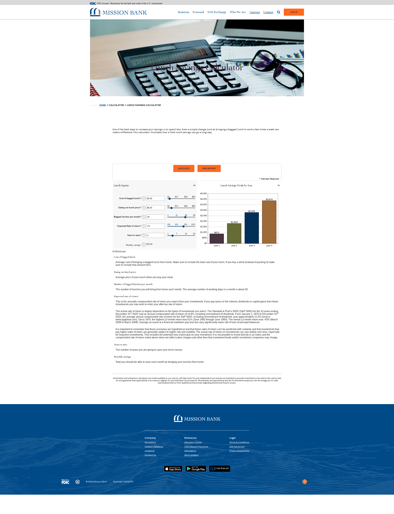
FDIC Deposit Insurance (196, 446)
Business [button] (183, 12)
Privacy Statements (239, 450)
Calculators (190, 450)
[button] (155, 185)
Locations (150, 450)
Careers (255, 12)
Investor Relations (154, 446)
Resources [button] (190, 437)
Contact (268, 12)
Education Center (193, 442)
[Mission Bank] (118, 11)
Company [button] (150, 437)
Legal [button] (232, 437)
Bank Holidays (191, 455)
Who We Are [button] (238, 12)
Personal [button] (198, 12)
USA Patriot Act (237, 446)
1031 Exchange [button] (216, 12)
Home (102, 105)
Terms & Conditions (239, 442)
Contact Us (150, 455)
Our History (150, 442)
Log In (297, 12)
